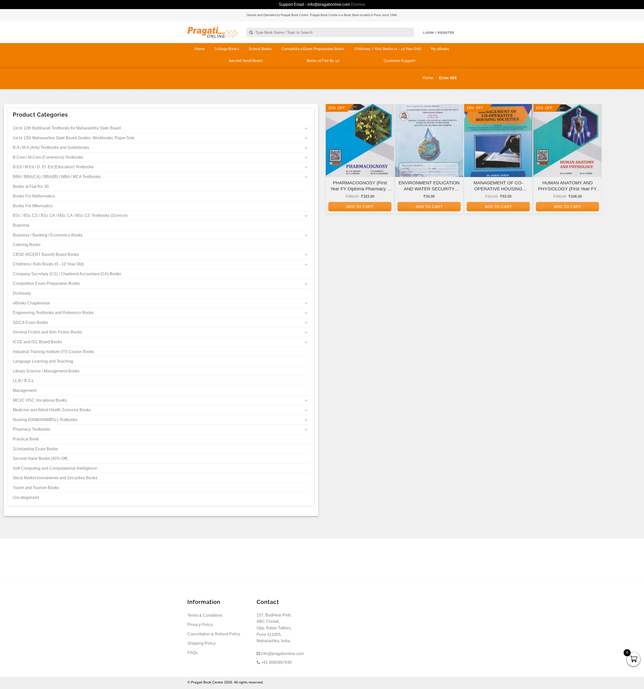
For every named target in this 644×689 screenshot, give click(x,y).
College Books (226, 49)
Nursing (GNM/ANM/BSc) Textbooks (45, 420)
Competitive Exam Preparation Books (313, 49)
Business (21, 225)
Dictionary (22, 293)
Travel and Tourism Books (36, 488)
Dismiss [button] (358, 4)
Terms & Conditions (204, 615)
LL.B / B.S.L (23, 380)
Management (24, 390)
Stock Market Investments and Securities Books (55, 478)
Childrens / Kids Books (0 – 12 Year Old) (387, 49)
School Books (260, 49)
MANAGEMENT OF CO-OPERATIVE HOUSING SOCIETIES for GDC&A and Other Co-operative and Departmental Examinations (498, 186)
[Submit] (251, 33)
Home (199, 49)
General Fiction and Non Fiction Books (47, 332)
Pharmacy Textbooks (31, 429)
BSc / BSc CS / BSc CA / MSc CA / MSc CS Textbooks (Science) (70, 215)
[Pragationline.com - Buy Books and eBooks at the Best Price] (212, 32)
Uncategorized (26, 497)
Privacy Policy (200, 625)
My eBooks (440, 49)
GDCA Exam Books (30, 322)
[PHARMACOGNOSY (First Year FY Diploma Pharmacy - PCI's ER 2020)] (360, 145)
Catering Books (27, 245)
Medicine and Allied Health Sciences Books (52, 410)
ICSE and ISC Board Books (37, 342)
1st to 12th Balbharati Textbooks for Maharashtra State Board (67, 128)
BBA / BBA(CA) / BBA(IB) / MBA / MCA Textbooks (57, 177)
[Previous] (333, 172)
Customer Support (399, 61)
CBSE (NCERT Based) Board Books (46, 254)
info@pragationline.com (282, 653)
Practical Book (26, 439)
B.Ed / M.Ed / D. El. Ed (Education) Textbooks (53, 167)
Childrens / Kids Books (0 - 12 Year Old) (48, 264)
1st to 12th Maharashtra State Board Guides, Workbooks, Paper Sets (74, 138)
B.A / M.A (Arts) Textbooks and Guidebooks (51, 147)
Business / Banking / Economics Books (48, 235)
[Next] (594, 172)
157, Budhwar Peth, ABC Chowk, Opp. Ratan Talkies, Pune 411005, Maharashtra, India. (274, 628)
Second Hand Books (246, 61)
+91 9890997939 (276, 662)
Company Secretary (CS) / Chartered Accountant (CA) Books (67, 274)
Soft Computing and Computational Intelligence (55, 468)
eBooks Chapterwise (31, 303)
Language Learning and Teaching (43, 361)
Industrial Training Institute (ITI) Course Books (53, 352)
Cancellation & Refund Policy (213, 634)
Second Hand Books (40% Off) (40, 458)
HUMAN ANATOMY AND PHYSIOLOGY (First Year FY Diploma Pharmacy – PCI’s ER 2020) (567, 186)
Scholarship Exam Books (35, 449)
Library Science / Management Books (46, 371)
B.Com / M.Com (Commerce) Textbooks (48, 157)
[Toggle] (306, 128)
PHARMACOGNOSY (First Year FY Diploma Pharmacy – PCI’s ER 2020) (360, 186)
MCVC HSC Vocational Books (40, 400)
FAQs (192, 652)
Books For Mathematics (34, 196)
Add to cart (359, 206)
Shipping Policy (201, 643)
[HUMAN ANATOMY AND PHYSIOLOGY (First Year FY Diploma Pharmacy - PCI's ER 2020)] (567, 145)
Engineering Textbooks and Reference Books (53, 313)
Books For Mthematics (33, 206)
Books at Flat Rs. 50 (323, 61)
